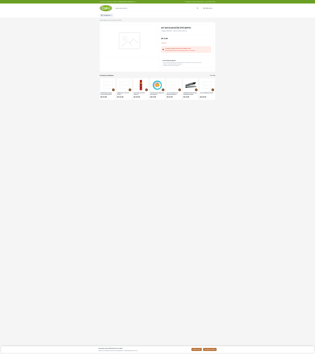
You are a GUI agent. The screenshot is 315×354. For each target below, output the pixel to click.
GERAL (104, 20)
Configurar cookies (209, 349)
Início (101, 20)
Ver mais (212, 75)
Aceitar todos (196, 349)
